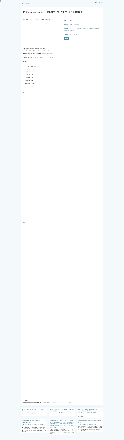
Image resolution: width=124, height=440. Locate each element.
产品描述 (66, 34)
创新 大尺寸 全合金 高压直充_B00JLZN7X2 (87, 413)
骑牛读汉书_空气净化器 (88, 28)
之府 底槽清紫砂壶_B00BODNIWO (85, 424)
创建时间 (66, 24)
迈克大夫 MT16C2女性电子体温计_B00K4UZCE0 (33, 424)
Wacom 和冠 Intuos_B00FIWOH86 (58, 413)
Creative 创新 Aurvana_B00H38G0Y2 (30, 413)
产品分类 (66, 28)
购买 (67, 38)
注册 (101, 2)
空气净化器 (25, 3)
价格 (65, 20)
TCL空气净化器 (78, 28)
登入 (97, 2)
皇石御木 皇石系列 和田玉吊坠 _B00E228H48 (60, 427)
